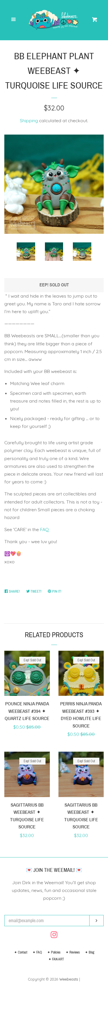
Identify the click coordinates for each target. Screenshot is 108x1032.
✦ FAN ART (56, 959)
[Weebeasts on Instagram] (54, 936)
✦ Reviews (73, 952)
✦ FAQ (37, 952)
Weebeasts (68, 979)
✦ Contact (20, 952)
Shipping (29, 120)
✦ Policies (53, 952)
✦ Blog (89, 952)
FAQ (44, 529)
